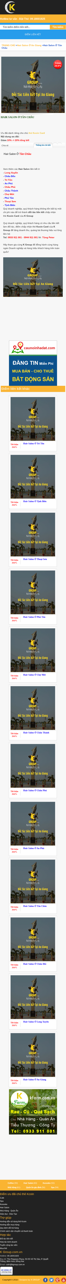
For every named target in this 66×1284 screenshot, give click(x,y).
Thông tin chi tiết (43, 145)
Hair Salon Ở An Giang (34, 1079)
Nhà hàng (12, 1187)
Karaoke (47, 1183)
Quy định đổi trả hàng (9, 1228)
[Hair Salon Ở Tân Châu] (33, 84)
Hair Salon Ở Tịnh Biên (34, 501)
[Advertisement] (33, 321)
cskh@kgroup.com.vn (15, 1264)
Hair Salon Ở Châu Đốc (34, 964)
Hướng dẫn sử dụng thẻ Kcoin (13, 1221)
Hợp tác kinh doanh (8, 1242)
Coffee (11, 1183)
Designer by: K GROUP (29, 1280)
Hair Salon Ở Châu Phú (35, 790)
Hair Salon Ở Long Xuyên (36, 1022)
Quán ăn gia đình (33, 1187)
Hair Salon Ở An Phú (33, 848)
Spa (52, 1187)
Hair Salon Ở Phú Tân (34, 617)
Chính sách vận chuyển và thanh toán (16, 1231)
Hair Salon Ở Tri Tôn (33, 443)
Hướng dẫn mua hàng (9, 1225)
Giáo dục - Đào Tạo (8, 1214)
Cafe (2, 1198)
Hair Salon (28, 1183)
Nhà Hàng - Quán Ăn (9, 1211)
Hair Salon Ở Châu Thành (36, 732)
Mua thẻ (3, 1248)
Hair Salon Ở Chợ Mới (34, 675)
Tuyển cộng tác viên (8, 1245)
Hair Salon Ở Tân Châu (35, 906)
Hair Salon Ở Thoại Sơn (35, 559)
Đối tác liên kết (6, 1239)
